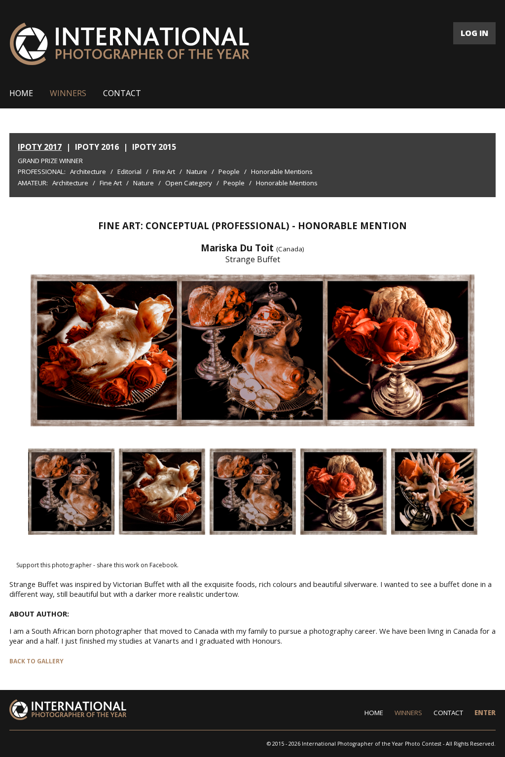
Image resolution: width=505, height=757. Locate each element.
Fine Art (164, 171)
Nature (196, 171)
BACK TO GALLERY (36, 661)
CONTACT (122, 93)
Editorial (129, 171)
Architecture (88, 171)
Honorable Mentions (282, 171)
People (229, 171)
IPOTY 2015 (154, 146)
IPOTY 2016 (97, 146)
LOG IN (474, 33)
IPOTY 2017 (40, 146)
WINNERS (68, 93)
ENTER (485, 712)
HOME (21, 93)
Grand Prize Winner (50, 160)
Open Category (188, 182)
